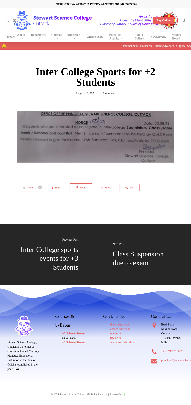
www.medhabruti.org (122, 342)
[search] (183, 20)
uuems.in (115, 333)
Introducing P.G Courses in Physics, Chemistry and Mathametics (95, 3)
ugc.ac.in (115, 337)
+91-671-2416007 (172, 351)
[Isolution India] (131, 394)
